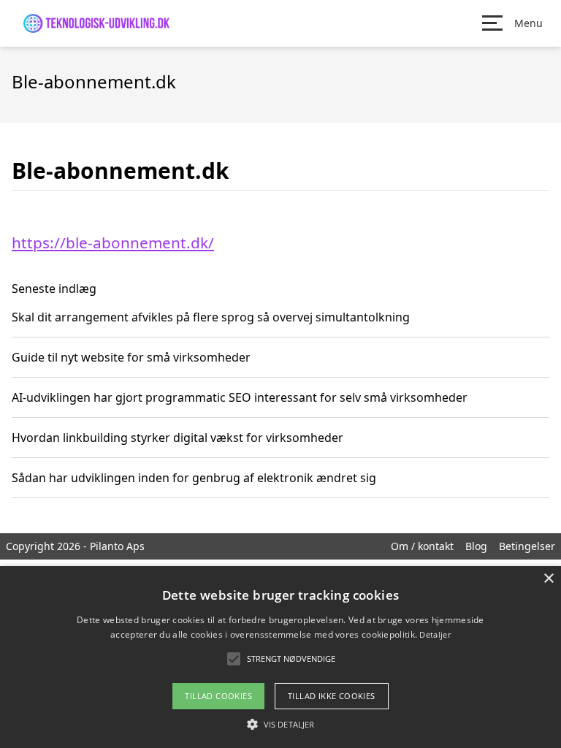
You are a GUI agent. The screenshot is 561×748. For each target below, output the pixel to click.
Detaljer (434, 634)
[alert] (280, 657)
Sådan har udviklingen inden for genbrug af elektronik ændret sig (194, 478)
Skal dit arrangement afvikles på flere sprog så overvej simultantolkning (211, 317)
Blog (476, 546)
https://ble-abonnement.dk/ (113, 242)
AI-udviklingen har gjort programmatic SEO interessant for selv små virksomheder (240, 397)
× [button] (548, 578)
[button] (280, 724)
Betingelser (527, 546)
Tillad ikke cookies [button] (331, 695)
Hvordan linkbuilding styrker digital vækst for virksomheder (177, 438)
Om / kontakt (422, 546)
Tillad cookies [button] (218, 695)
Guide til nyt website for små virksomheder (131, 357)
